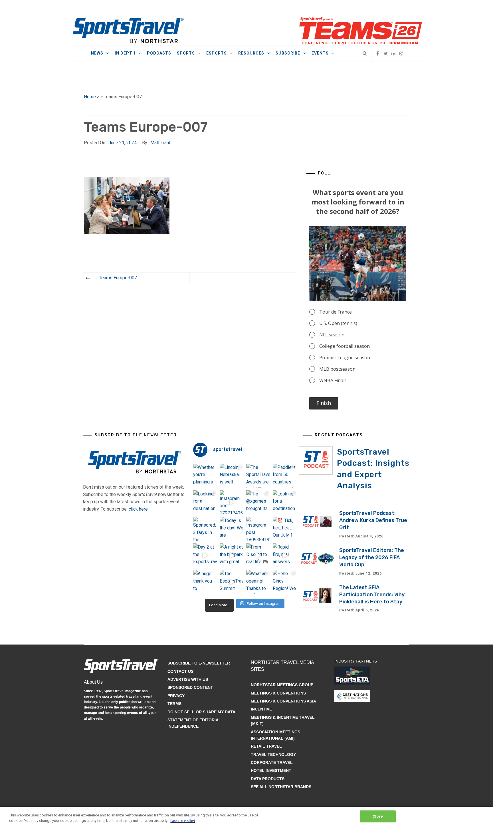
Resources (251, 53)
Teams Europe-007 (118, 277)
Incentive (261, 709)
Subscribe (288, 53)
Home (90, 96)
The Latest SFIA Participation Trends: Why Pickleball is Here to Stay (372, 594)
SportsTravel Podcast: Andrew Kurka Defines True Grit (373, 520)
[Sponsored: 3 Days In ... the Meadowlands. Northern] (205, 529)
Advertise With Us (187, 679)
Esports (216, 53)
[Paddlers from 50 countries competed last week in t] (284, 475)
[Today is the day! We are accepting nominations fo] (231, 529)
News (97, 53)
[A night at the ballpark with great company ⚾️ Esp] (231, 555)
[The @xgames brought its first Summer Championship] (258, 502)
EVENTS (320, 53)
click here (138, 509)
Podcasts (159, 53)
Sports (186, 53)
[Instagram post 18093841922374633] (258, 529)
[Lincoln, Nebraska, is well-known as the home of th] (231, 475)
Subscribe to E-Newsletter (198, 663)
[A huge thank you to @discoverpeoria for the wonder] (205, 582)
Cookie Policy (182, 821)
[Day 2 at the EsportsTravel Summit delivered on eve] (205, 555)
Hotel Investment (271, 770)
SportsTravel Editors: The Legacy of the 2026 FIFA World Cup (371, 557)
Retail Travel (266, 746)
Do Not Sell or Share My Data (201, 712)
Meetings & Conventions (278, 693)
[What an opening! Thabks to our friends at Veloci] (258, 582)
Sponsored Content (190, 687)
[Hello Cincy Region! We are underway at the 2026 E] (284, 582)
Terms (174, 703)
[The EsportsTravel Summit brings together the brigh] (231, 582)
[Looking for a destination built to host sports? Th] (205, 502)
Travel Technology (273, 754)
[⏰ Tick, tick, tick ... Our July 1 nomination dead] (284, 529)
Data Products (267, 778)
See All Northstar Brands (281, 786)
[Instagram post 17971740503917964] (231, 502)
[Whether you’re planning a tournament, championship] (205, 475)
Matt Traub (160, 142)
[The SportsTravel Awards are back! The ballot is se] (258, 475)
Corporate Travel (272, 762)
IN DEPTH (125, 53)
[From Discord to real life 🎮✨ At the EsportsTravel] (258, 555)
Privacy (176, 695)
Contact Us (180, 671)
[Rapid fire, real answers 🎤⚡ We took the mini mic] (284, 555)
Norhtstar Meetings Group (282, 685)
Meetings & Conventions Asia (283, 701)
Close (378, 816)
